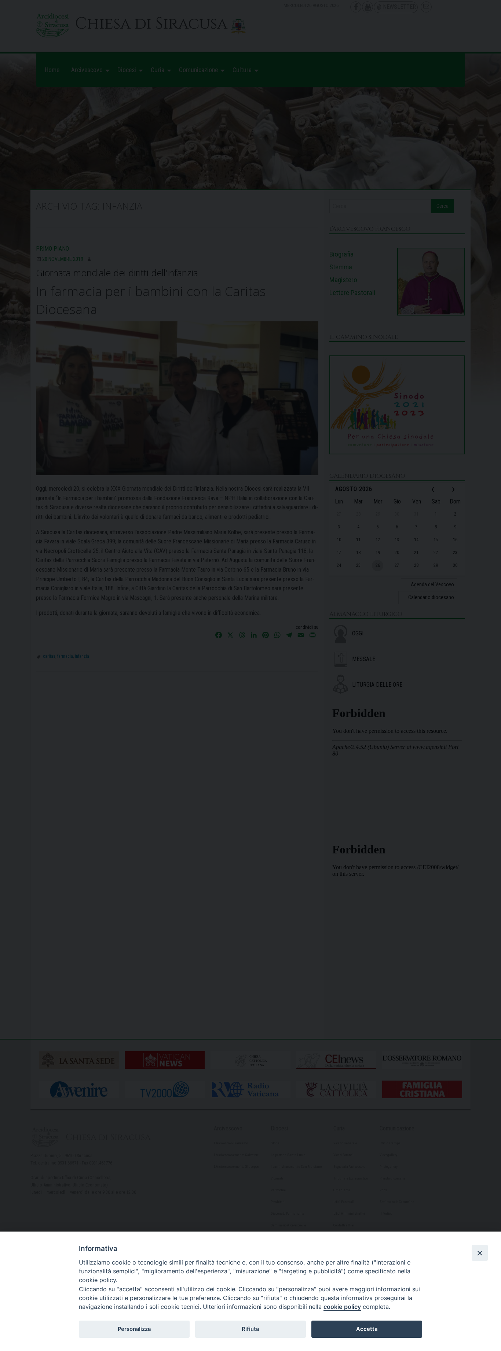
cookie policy (342, 1306)
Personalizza (134, 1329)
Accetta (366, 1329)
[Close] (480, 1253)
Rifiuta (250, 1329)
